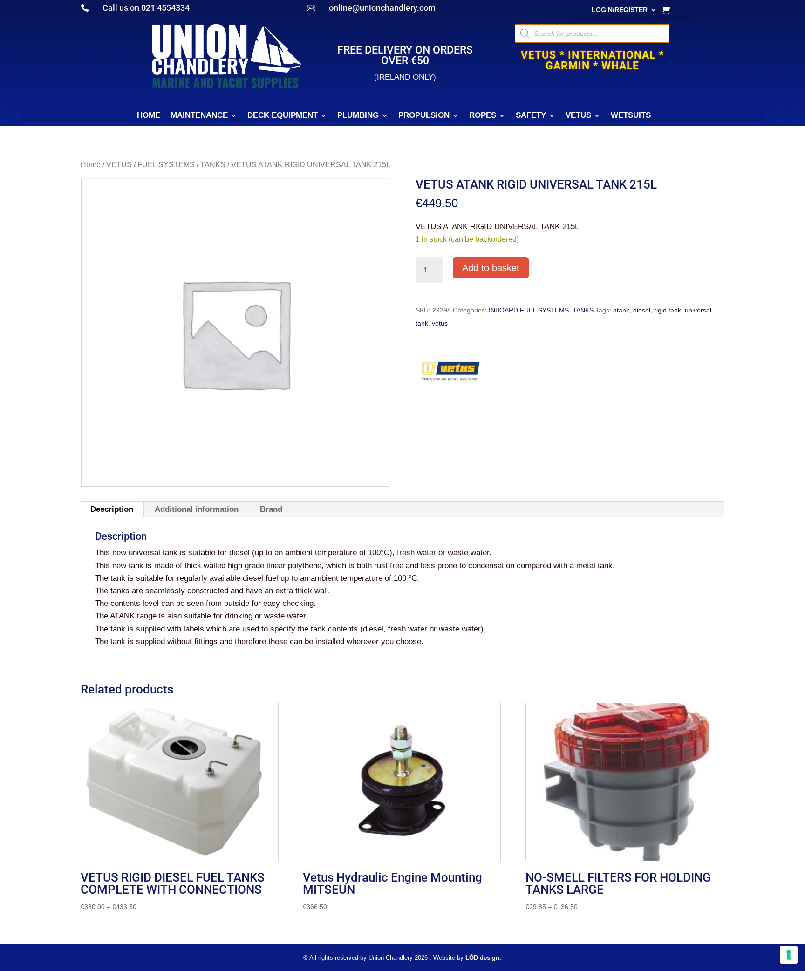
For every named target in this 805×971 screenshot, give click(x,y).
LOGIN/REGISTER (620, 10)
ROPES (482, 116)
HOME (148, 116)
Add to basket (490, 268)
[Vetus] (450, 374)
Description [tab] (111, 509)
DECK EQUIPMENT (282, 116)
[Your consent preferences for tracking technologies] (789, 955)
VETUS (578, 116)
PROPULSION (424, 116)
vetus (440, 323)
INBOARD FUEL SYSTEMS (529, 310)
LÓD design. (483, 957)
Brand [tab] (271, 509)
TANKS (212, 165)
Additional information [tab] (197, 509)
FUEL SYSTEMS (166, 165)
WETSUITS (631, 116)
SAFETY (531, 116)
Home (91, 165)
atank (621, 310)
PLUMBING (358, 116)
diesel (641, 310)
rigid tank (667, 310)
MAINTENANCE (199, 116)
